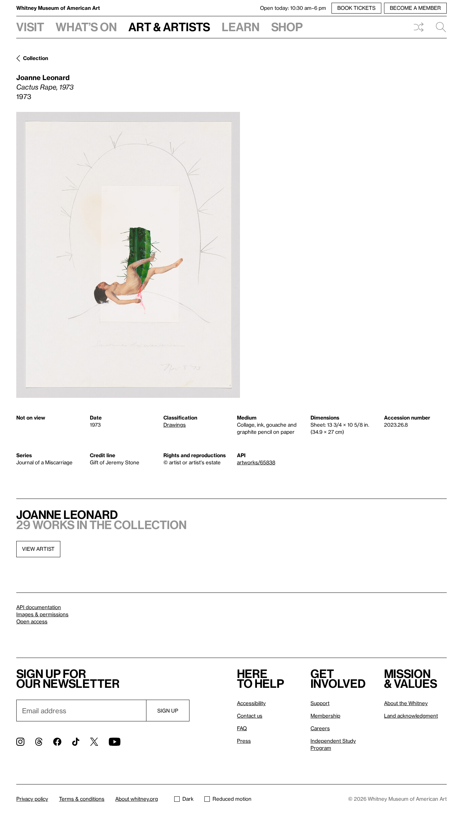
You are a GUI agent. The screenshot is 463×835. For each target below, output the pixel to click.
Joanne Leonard (42, 77)
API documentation (38, 607)
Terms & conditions (81, 799)
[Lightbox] (128, 255)
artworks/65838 (256, 462)
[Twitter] (94, 741)
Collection (35, 58)
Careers (320, 728)
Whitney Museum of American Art (58, 8)
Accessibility (251, 703)
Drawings (174, 425)
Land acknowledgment (411, 716)
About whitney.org (136, 799)
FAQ (242, 728)
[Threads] (39, 741)
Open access (31, 621)
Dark (188, 799)
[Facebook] (57, 741)
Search (438, 27)
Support (319, 703)
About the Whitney (406, 703)
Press (244, 741)
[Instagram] (20, 741)
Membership (325, 716)
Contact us (249, 716)
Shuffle (418, 27)
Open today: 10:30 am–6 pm (293, 8)
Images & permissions (42, 614)
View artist (38, 549)
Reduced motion (232, 799)
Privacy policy (32, 799)
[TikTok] (76, 741)
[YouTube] (114, 741)
